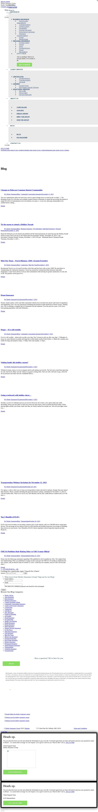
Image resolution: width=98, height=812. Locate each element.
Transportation (25, 521)
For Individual (37, 229)
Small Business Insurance (12, 645)
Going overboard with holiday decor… (16, 395)
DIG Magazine (9, 612)
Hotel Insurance (9, 626)
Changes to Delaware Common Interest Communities (21, 190)
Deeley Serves (9, 595)
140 (11, 569)
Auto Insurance (9, 597)
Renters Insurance (10, 642)
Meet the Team (33, 265)
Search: (3, 573)
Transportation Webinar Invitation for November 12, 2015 (24, 483)
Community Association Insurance (31, 194)
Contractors (24, 265)
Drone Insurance (7, 295)
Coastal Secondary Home (12, 602)
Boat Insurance (9, 599)
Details (3, 206)
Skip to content (5, 1)
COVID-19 (8, 611)
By (10, 194)
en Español (8, 616)
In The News (9, 630)
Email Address (9, 579)
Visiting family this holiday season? (14, 362)
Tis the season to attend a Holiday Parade (17, 224)
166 (17, 569)
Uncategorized (21, 299)
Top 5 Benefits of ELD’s (10, 517)
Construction (8, 607)
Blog (18, 194)
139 (9, 569)
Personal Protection (10, 638)
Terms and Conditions (80, 728)
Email (6, 582)
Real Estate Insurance (11, 640)
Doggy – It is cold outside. (11, 330)
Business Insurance (26, 229)
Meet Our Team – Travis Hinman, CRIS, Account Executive (24, 261)
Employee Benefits (10, 614)
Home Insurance (10, 625)
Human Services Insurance (13, 628)
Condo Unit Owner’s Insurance (14, 606)
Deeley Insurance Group (12, 728)
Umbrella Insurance (10, 649)
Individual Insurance (48, 229)
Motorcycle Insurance (11, 637)
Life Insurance (9, 633)
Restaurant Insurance (11, 644)
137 (4, 569)
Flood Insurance (9, 618)
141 (13, 569)
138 (6, 569)
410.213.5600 (5, 148)
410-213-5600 (70, 742)
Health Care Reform (11, 621)
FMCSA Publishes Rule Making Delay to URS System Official (25, 552)
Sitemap (27, 728)
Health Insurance (10, 623)
